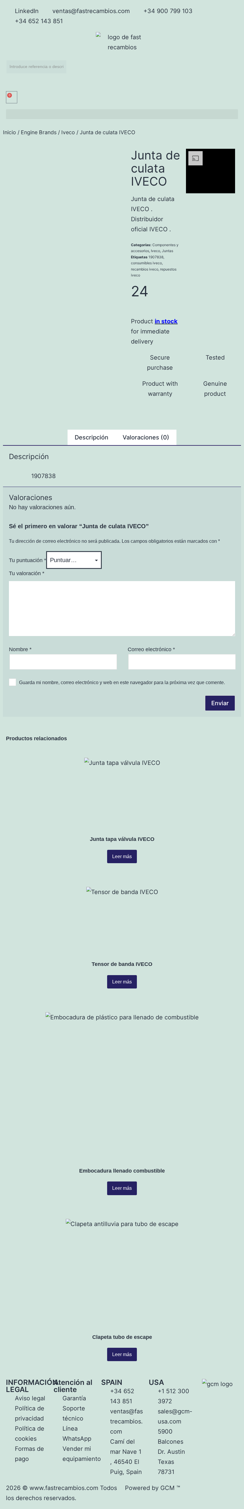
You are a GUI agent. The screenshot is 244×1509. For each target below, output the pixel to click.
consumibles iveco (146, 263)
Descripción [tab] (91, 437)
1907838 (155, 257)
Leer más (122, 856)
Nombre (20, 649)
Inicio (9, 132)
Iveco (68, 132)
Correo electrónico (151, 649)
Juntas (167, 251)
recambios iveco (144, 269)
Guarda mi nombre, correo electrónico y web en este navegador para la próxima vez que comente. (122, 682)
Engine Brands (39, 132)
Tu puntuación (27, 560)
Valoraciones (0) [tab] (146, 437)
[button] (122, 114)
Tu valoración (26, 573)
